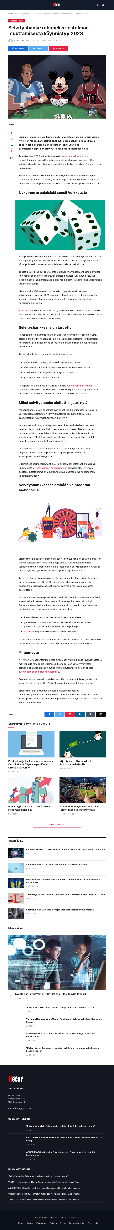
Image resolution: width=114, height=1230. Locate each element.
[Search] (102, 5)
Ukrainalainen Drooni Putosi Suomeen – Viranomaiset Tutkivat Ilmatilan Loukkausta (63, 881)
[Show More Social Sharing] (71, 48)
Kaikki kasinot (26, 310)
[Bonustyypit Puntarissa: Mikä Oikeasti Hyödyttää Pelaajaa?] (31, 790)
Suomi (63, 1223)
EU (83, 1223)
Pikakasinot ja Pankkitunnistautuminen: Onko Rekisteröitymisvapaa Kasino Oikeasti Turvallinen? (31, 764)
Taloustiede (74, 1223)
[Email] (11, 158)
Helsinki (30, 1223)
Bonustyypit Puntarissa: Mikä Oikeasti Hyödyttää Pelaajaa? (30, 808)
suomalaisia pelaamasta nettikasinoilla (39, 671)
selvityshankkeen (71, 156)
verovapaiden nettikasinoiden (51, 468)
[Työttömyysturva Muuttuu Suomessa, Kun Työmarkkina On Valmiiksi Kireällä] (16, 898)
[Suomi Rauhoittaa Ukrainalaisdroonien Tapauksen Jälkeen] (16, 868)
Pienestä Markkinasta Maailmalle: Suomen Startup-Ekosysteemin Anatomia (65, 849)
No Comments (49, 40)
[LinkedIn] (11, 145)
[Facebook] (11, 133)
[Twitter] (11, 139)
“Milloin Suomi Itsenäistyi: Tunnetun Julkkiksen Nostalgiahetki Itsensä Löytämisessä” (62, 1049)
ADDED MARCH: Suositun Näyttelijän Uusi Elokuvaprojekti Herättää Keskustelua (60, 1035)
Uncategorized (16, 21)
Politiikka (53, 1223)
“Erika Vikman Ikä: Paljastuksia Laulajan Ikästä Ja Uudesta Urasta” (60, 1007)
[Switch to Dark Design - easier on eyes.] (98, 5)
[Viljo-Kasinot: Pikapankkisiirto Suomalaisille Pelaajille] (83, 744)
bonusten (29, 631)
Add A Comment (57, 824)
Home (20, 1223)
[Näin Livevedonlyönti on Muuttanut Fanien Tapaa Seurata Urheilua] (83, 790)
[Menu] (11, 5)
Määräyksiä (41, 1223)
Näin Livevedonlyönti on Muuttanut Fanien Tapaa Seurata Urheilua (80, 808)
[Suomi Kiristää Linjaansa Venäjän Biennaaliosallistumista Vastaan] (16, 913)
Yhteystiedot (93, 1223)
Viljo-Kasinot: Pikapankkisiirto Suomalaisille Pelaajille (77, 763)
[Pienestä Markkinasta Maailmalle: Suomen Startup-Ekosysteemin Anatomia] (16, 853)
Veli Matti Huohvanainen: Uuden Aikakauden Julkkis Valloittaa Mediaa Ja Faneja (64, 1020)
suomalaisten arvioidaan (79, 385)
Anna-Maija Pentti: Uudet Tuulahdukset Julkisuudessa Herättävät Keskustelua (43, 1199)
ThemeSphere (73, 1217)
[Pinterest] (11, 151)
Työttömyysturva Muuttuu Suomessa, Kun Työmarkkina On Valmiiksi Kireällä (65, 894)
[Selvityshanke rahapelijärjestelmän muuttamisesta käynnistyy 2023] (57, 87)
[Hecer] (57, 5)
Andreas (20, 40)
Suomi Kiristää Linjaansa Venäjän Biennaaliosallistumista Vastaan (60, 909)
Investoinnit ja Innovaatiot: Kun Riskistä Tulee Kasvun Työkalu (50, 994)
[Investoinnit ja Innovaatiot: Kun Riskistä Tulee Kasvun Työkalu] (57, 962)
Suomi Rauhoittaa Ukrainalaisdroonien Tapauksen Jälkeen (56, 864)
